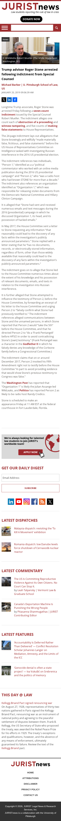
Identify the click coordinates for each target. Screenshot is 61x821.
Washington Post (17, 383)
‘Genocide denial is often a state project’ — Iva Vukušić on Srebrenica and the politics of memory (35, 671)
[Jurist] (30, 8)
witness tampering (13, 126)
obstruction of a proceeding (35, 122)
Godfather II (30, 344)
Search (56, 28)
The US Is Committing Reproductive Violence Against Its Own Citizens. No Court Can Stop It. (35, 582)
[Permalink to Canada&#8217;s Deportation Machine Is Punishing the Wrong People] (6, 607)
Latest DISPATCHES (20, 520)
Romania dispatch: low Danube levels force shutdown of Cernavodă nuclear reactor (36, 548)
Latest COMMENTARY (22, 570)
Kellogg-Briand (10, 748)
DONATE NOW (31, 19)
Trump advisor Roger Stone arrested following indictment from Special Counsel (30, 74)
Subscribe (30, 488)
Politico (24, 390)
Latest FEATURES (17, 634)
